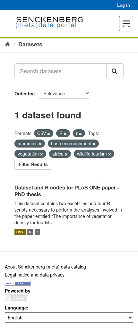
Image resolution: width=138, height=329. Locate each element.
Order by (23, 93)
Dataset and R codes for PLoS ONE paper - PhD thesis (66, 191)
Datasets (30, 44)
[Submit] (115, 70)
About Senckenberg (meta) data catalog (45, 266)
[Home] (7, 44)
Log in (123, 5)
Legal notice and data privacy (35, 274)
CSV (19, 231)
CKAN (16, 297)
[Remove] (48, 133)
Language (16, 307)
